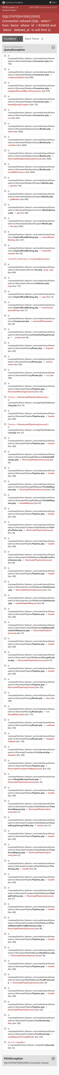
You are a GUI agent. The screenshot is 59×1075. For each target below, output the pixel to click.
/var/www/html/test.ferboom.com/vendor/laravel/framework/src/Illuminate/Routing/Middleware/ (31, 457)
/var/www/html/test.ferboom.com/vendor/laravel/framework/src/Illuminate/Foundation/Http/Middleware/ (31, 527)
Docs (54, 2)
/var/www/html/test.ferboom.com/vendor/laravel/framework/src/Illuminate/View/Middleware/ (31, 557)
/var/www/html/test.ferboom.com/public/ (32, 1045)
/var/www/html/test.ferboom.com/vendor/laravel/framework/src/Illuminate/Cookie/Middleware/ (31, 628)
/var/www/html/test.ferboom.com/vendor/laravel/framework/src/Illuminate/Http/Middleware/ (31, 980)
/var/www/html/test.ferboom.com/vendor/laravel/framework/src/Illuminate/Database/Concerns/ (31, 210)
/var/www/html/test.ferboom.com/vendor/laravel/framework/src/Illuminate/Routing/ (31, 335)
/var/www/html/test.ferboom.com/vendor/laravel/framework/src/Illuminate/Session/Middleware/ (31, 587)
